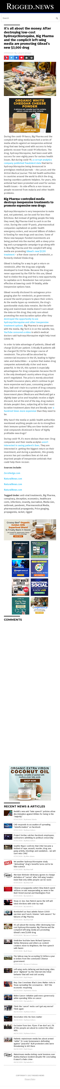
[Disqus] (30, 658)
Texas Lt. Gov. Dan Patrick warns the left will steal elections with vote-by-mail (33, 902)
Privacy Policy (30, 1079)
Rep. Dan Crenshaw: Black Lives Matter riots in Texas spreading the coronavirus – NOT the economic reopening (34, 985)
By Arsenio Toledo (30, 819)
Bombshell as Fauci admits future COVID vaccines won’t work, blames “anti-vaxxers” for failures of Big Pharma (35, 914)
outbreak (8, 505)
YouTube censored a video (17, 332)
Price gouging (42, 508)
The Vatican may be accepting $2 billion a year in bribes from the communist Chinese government (34, 958)
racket (21, 512)
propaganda (10, 512)
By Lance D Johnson (31, 935)
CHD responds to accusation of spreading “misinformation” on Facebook (32, 825)
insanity (26, 502)
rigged (29, 512)
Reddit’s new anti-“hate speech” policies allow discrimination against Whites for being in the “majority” (34, 814)
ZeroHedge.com (12, 473)
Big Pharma (49, 495)
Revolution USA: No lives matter (28, 1017)
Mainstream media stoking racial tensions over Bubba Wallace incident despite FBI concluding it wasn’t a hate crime (35, 1057)
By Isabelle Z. (28, 896)
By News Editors (29, 830)
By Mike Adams (29, 856)
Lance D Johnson (24, 53)
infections (15, 502)
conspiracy (9, 498)
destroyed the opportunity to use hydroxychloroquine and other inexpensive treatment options (26, 322)
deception (21, 498)
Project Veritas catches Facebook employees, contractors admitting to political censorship (34, 836)
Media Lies (48, 502)
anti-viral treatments (31, 495)
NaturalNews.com (13, 478)
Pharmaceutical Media (37, 505)
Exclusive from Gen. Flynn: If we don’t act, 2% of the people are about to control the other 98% (34, 1028)
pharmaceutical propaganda (18, 508)
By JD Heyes (28, 951)
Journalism (36, 502)
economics (33, 498)
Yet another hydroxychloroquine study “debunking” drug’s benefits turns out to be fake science (33, 864)
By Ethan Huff (28, 869)
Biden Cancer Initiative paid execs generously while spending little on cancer (34, 997)
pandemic (20, 505)
